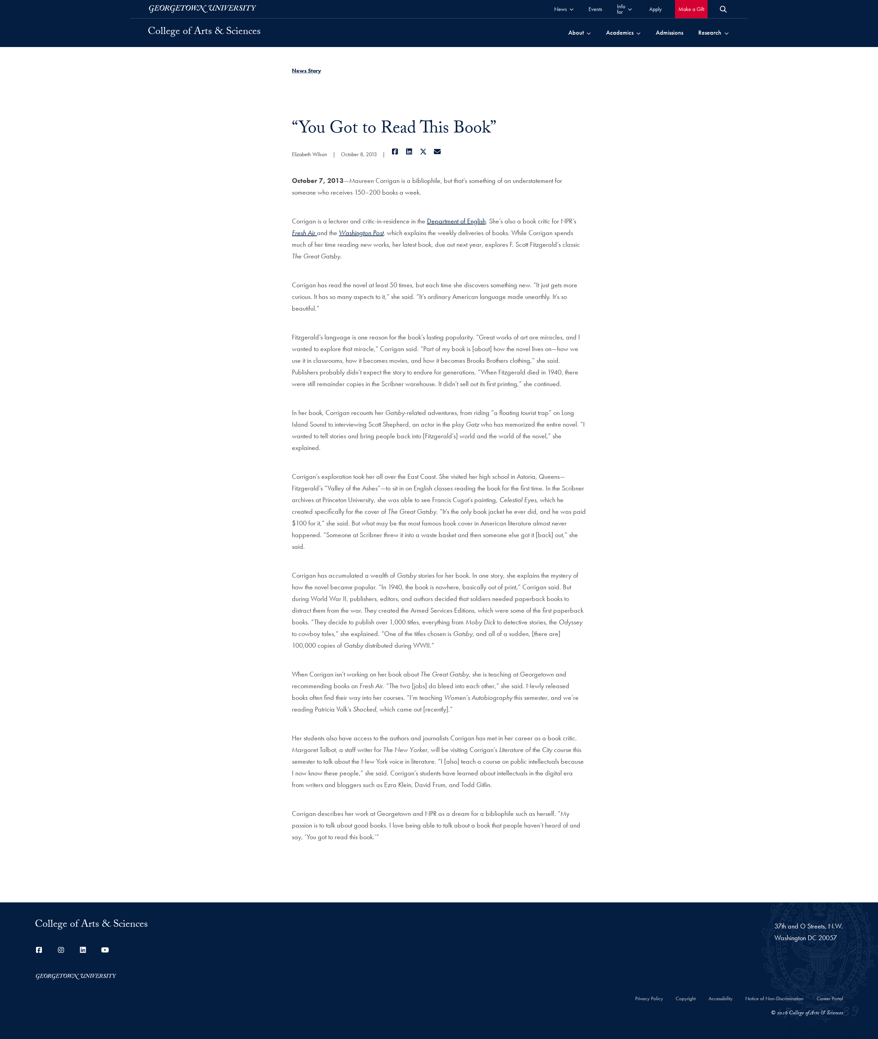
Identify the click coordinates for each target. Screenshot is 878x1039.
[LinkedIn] (409, 151)
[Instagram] (61, 950)
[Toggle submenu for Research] (726, 33)
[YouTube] (105, 950)
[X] (423, 151)
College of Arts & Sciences (204, 32)
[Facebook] (395, 151)
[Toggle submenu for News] (571, 9)
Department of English (456, 221)
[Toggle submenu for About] (588, 33)
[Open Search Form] (723, 9)
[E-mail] (437, 151)
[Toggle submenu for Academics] (638, 33)
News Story (306, 70)
